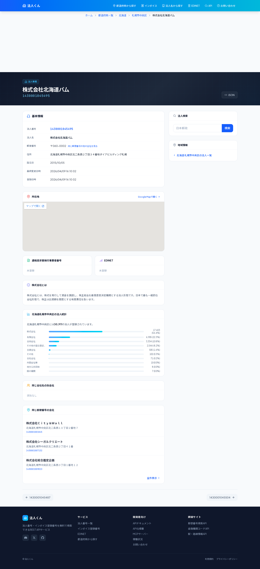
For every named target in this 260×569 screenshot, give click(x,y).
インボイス (151, 5)
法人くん (33, 6)
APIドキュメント (142, 523)
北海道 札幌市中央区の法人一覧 (194, 155)
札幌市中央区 (139, 15)
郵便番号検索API (197, 523)
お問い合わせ (228, 5)
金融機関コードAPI (198, 528)
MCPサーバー (140, 533)
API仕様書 (138, 528)
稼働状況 (138, 539)
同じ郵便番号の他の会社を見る (83, 146)
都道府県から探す (126, 5)
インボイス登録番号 (89, 528)
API (210, 5)
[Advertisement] (130, 45)
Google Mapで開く (147, 196)
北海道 (122, 15)
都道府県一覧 (105, 15)
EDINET (195, 5)
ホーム (89, 15)
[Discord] (25, 538)
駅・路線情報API (197, 533)
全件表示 (152, 478)
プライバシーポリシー (227, 559)
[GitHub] (42, 538)
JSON (231, 95)
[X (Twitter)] (34, 538)
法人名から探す (174, 5)
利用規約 (209, 559)
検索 (227, 128)
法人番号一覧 (85, 523)
